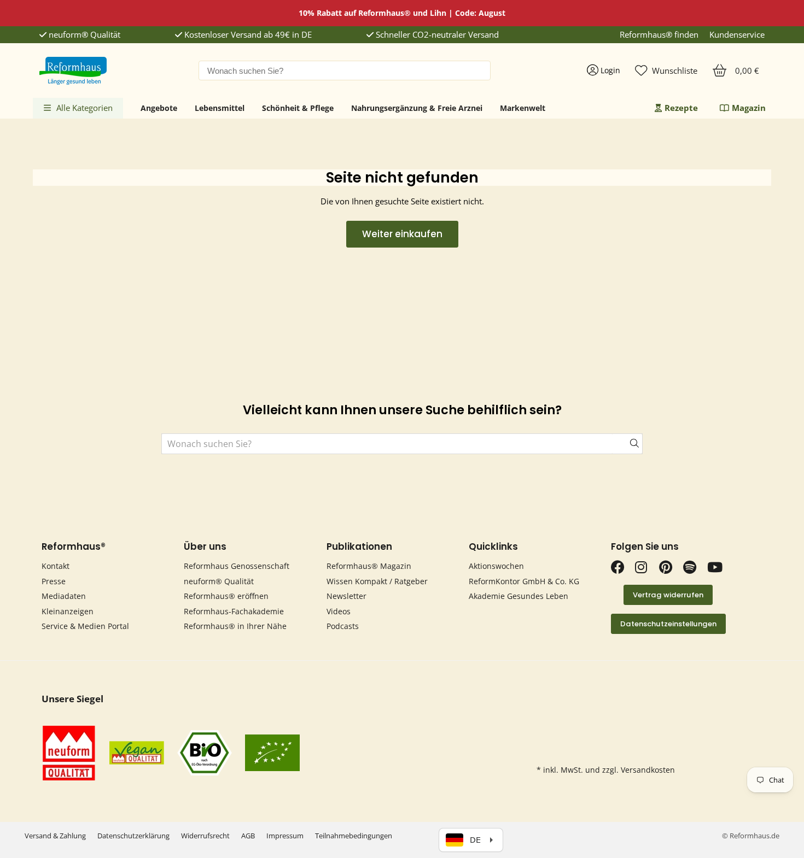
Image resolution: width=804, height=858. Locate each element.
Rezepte (681, 107)
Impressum (285, 836)
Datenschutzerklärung (133, 836)
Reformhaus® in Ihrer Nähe (235, 626)
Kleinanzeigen (68, 611)
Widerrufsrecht (205, 836)
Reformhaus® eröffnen (226, 596)
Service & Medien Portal (85, 626)
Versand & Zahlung (55, 836)
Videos (339, 611)
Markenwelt (522, 108)
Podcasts (343, 626)
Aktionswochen (496, 566)
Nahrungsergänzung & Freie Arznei (416, 108)
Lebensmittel (219, 108)
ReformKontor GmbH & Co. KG (524, 581)
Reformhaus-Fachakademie (234, 611)
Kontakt (55, 566)
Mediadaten (64, 596)
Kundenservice (737, 34)
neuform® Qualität (83, 34)
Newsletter (346, 596)
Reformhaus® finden (659, 34)
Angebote (159, 108)
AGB (248, 836)
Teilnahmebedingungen (353, 836)
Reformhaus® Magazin (369, 566)
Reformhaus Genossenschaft (236, 566)
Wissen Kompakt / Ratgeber (377, 581)
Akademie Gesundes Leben (518, 596)
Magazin (749, 107)
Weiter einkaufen (402, 233)
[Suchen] (627, 444)
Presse (54, 581)
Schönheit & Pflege (298, 108)
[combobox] (345, 70)
